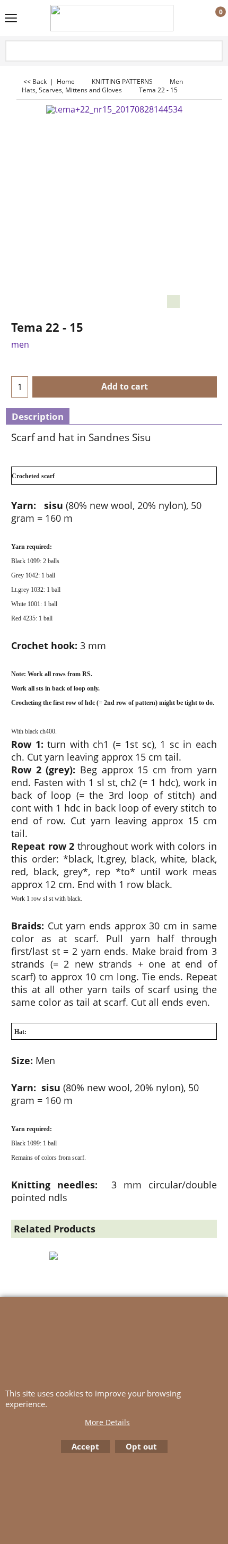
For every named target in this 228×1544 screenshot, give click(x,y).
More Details (107, 1422)
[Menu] (11, 19)
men (20, 344)
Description (38, 416)
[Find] (213, 52)
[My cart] (211, 18)
